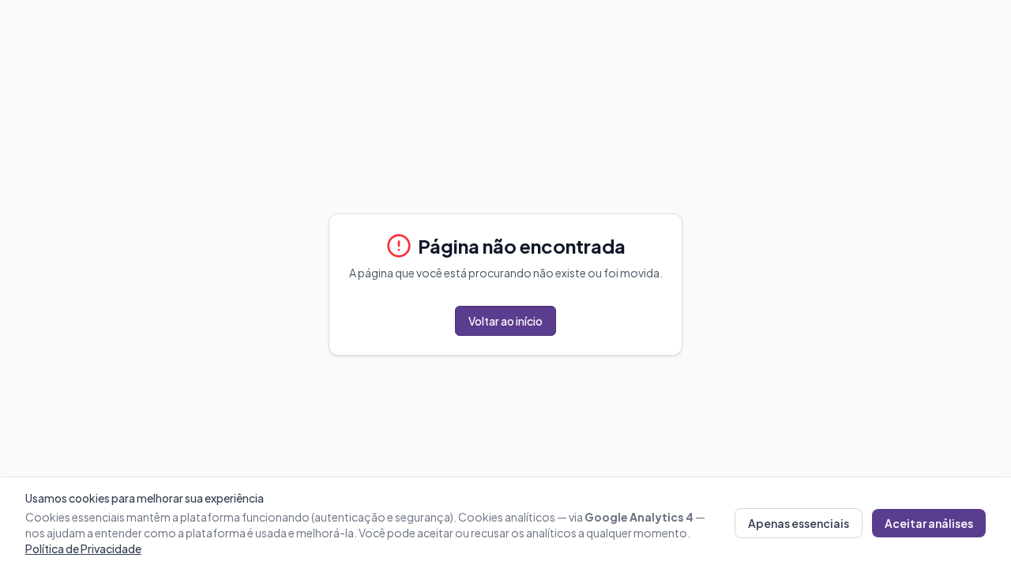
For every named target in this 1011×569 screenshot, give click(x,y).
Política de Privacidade (83, 548)
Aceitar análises (929, 523)
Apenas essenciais (798, 523)
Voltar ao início (505, 321)
